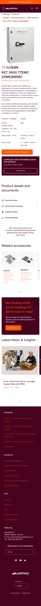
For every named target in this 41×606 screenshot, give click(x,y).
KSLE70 (7, 271)
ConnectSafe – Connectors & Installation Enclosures (20, 435)
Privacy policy (26, 593)
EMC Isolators (33, 18)
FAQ (5, 510)
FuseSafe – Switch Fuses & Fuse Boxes (19, 442)
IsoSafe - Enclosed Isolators (14, 18)
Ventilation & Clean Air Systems (16, 481)
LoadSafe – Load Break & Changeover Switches (18, 427)
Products (15, 14)
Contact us (20, 171)
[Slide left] (15, 291)
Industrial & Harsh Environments (16, 466)
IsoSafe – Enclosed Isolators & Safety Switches (18, 420)
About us (7, 500)
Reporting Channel (11, 520)
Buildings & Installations (13, 461)
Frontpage (6, 14)
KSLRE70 (24, 270)
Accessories (9, 447)
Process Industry (10, 471)
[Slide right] (25, 291)
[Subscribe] (33, 552)
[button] (32, 8)
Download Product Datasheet (17, 152)
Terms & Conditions (11, 514)
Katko (18, 593)
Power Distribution (11, 476)
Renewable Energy (11, 486)
